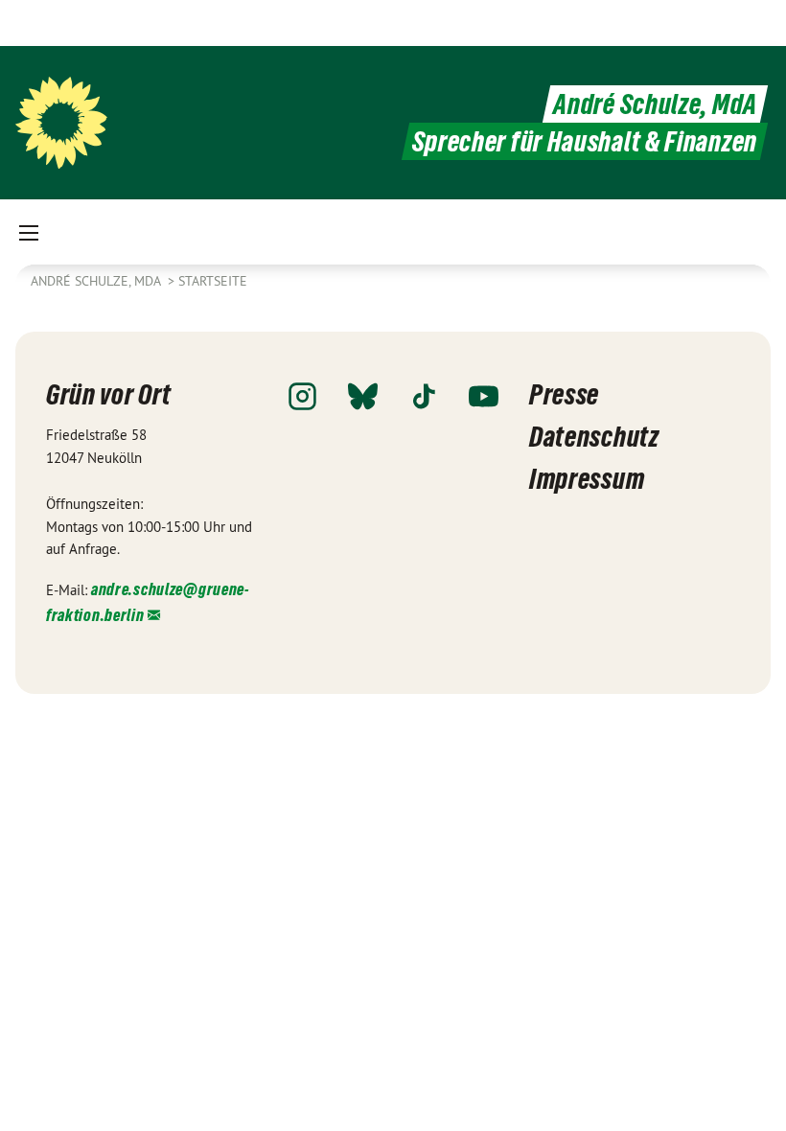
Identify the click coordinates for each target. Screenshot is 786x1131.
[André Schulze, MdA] (61, 123)
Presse (564, 394)
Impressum (586, 479)
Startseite (212, 280)
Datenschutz (594, 436)
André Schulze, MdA (655, 104)
